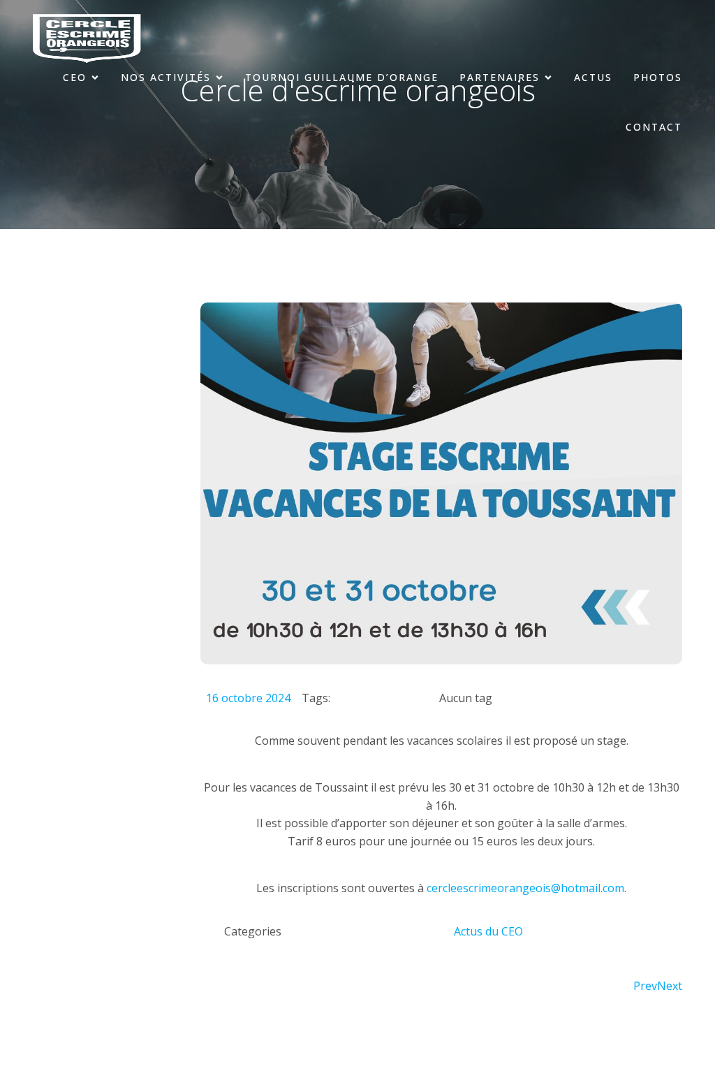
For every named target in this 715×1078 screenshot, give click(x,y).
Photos (657, 77)
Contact (654, 126)
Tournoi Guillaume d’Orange (341, 77)
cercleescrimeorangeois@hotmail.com (525, 888)
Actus (593, 77)
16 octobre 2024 (248, 698)
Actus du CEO (488, 931)
